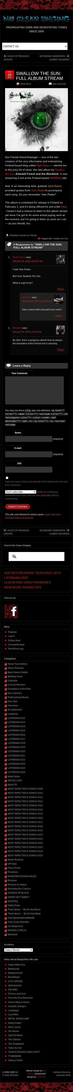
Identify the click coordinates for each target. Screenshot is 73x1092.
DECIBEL (13, 989)
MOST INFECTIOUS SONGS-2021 (25, 839)
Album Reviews (16, 668)
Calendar (12, 680)
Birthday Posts (15, 676)
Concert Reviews (16, 684)
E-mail (17, 448)
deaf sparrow (15, 985)
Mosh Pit (12, 784)
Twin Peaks (38, 190)
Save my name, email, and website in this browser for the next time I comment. (36, 483)
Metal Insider (14, 1023)
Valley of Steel (15, 1060)
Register (12, 632)
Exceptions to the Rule (19, 689)
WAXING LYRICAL (17, 930)
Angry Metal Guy (16, 964)
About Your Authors (17, 664)
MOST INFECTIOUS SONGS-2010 (25, 793)
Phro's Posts (14, 868)
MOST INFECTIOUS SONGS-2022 (25, 843)
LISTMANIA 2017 (16, 739)
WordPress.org (15, 648)
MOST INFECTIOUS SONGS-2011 (25, 797)
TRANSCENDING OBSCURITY (24, 1052)
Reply (61, 289)
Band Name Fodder (18, 672)
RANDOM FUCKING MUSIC (22, 876)
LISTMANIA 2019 (16, 747)
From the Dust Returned (20, 998)
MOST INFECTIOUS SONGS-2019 (25, 830)
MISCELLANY (15, 780)
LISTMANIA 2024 (16, 768)
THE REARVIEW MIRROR (21, 918)
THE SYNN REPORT (18, 922)
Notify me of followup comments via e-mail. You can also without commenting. (32, 495)
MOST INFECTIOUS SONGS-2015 (25, 813)
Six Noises (13, 1031)
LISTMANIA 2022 (16, 759)
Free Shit (12, 701)
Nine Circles (14, 1027)
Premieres (13, 872)
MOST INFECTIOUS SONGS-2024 (25, 851)
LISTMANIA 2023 (16, 764)
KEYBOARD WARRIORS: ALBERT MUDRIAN (54, 58)
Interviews (13, 705)
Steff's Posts (14, 905)
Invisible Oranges (17, 1006)
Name (18, 432)
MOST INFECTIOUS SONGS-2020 (25, 834)
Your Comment (19, 373)
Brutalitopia (14, 977)
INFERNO (56, 177)
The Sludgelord (16, 1043)
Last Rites (13, 1014)
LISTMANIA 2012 (16, 718)
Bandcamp (13, 969)
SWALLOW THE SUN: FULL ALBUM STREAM (39, 76)
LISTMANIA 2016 (16, 735)
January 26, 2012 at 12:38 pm (37, 301)
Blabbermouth (15, 973)
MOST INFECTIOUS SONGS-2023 (25, 847)
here (64, 206)
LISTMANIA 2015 (16, 730)
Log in (11, 636)
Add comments (59, 84)
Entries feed (14, 640)
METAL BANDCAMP (18, 1018)
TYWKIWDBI (14, 1056)
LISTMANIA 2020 (16, 751)
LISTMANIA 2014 (16, 726)
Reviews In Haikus (17, 884)
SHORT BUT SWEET (18, 897)
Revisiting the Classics (19, 888)
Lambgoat (13, 1010)
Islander (23, 235)
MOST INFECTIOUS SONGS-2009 (25, 789)
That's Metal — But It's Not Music (24, 909)
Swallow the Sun (60, 238)
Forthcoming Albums (18, 697)
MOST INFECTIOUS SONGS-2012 (25, 801)
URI (19, 463)
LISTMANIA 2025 (16, 772)
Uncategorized (15, 926)
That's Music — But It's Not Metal (24, 913)
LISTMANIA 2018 (16, 743)
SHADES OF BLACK (18, 893)
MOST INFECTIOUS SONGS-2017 (25, 822)
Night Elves (43, 165)
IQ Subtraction (15, 709)
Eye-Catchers (15, 693)
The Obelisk (14, 1039)
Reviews (12, 880)
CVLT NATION (15, 981)
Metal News (25, 84)
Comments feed (16, 644)
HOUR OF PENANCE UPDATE (16, 58)
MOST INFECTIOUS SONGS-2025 (25, 855)
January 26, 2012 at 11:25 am (28, 261)
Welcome (12, 934)
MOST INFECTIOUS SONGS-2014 (25, 809)
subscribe (46, 495)
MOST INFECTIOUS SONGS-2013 (25, 805)
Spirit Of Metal (15, 1035)
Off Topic (12, 863)
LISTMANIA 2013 (16, 722)
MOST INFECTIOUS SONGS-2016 (25, 818)
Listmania (13, 714)
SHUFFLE (13, 901)
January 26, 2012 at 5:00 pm (27, 332)
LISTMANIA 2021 (16, 755)
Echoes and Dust (17, 993)
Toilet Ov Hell (15, 1048)
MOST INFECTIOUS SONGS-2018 (25, 826)
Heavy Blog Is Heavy (18, 1002)
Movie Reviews (15, 859)
